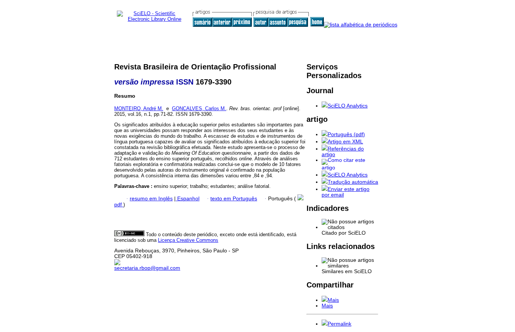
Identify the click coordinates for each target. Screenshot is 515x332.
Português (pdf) (346, 134)
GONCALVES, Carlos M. (199, 108)
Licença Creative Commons (188, 240)
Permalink (339, 324)
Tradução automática (353, 182)
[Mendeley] (325, 300)
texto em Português (233, 198)
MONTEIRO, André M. (138, 108)
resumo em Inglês (151, 198)
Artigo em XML (345, 141)
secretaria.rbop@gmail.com (147, 268)
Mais (333, 300)
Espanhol (187, 198)
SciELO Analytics (348, 106)
